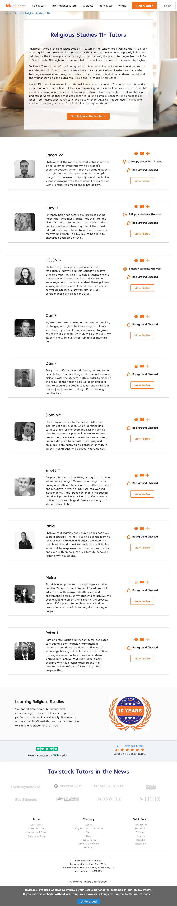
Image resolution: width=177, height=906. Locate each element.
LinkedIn (140, 835)
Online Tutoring (36, 828)
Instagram (140, 843)
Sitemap (88, 847)
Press (88, 832)
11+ (48, 13)
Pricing (122, 5)
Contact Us (140, 824)
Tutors (18, 13)
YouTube (140, 839)
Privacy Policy (88, 839)
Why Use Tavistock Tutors (88, 828)
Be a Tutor (105, 5)
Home (8, 13)
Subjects (87, 5)
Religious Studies (34, 13)
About (88, 824)
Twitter (140, 832)
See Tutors (39, 5)
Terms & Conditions (88, 843)
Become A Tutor (36, 835)
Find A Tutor (144, 5)
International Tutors (64, 5)
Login (167, 5)
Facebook (140, 828)
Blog (88, 835)
